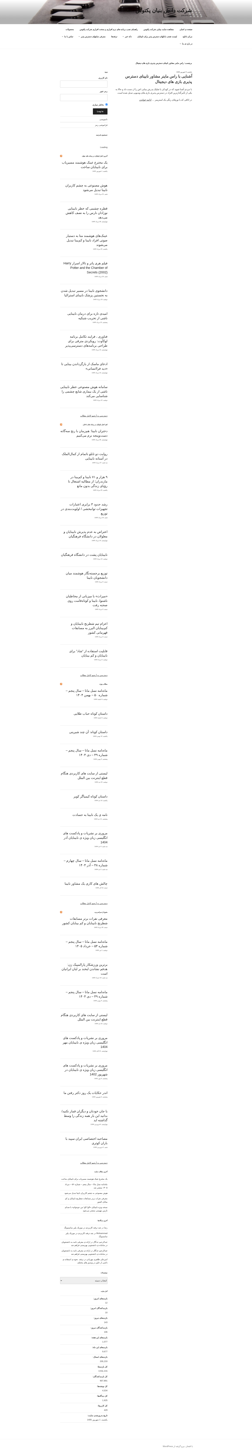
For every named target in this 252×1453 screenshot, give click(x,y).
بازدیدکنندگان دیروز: (98, 1328)
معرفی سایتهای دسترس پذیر (93, 36)
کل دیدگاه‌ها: (101, 1396)
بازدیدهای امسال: (99, 1357)
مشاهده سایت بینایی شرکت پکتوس (159, 29)
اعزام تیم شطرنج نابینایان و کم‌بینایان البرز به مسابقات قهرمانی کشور (89, 628)
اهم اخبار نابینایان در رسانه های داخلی (95, 424)
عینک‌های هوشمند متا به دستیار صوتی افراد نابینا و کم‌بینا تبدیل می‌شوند (86, 240)
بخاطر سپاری (98, 105)
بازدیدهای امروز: (100, 1298)
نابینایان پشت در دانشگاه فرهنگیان (84, 555)
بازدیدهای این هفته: (99, 1337)
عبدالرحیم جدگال (100, 1250)
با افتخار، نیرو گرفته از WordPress (178, 1446)
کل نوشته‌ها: (101, 1386)
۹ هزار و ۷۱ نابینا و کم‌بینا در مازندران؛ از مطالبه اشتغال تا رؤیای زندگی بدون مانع (87, 481)
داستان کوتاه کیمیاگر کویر (90, 796)
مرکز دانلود (187, 36)
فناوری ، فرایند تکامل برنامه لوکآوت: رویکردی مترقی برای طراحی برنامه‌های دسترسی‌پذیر (86, 341)
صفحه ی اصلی (186, 29)
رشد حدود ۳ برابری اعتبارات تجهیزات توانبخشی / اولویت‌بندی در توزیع (84, 508)
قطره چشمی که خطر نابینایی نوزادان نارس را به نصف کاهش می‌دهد (86, 213)
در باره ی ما (187, 43)
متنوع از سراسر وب (100, 912)
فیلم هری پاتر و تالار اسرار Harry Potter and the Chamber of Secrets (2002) (85, 267)
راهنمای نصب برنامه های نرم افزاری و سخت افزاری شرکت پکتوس (109, 29)
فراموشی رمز (101, 125)
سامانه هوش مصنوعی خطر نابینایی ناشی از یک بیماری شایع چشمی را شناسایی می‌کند (83, 391)
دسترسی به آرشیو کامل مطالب (93, 416)
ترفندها (114, 36)
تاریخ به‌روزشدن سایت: (97, 1415)
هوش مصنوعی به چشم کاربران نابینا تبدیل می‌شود (85, 1193)
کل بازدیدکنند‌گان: (99, 1376)
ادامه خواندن (145, 100)
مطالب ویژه (103, 684)
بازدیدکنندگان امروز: (98, 1308)
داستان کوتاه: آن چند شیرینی (88, 732)
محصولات (70, 29)
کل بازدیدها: (102, 1367)
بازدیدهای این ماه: (99, 1347)
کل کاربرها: (102, 1406)
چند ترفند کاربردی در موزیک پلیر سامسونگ (82, 1228)
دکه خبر (128, 36)
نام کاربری (102, 78)
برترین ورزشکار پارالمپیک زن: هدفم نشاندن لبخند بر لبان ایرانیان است (84, 969)
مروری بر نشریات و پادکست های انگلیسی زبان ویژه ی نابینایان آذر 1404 (85, 837)
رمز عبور (103, 91)
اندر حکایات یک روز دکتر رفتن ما (85, 1093)
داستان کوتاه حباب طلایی (90, 713)
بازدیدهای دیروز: (100, 1318)
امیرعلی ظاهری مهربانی (96, 1259)
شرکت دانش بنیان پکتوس (163, 10)
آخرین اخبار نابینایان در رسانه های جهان (94, 156)
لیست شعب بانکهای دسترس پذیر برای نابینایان (157, 36)
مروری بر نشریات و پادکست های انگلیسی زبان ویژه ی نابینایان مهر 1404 (85, 1042)
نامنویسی (103, 119)
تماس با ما (68, 36)
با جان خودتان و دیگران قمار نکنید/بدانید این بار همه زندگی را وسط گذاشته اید (84, 1115)
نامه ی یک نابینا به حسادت (89, 815)
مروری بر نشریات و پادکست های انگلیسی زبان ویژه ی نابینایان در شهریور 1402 (85, 1070)
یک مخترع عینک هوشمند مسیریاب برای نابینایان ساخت (84, 1179)
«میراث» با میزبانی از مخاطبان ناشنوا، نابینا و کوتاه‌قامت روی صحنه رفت (86, 600)
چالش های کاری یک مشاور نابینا (86, 883)
